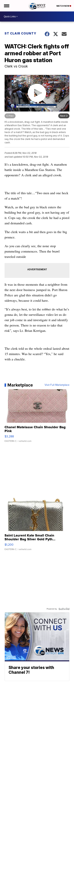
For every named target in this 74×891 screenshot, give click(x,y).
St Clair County (20, 33)
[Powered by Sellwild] (63, 609)
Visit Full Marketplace (57, 385)
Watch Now (63, 6)
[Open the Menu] (6, 5)
